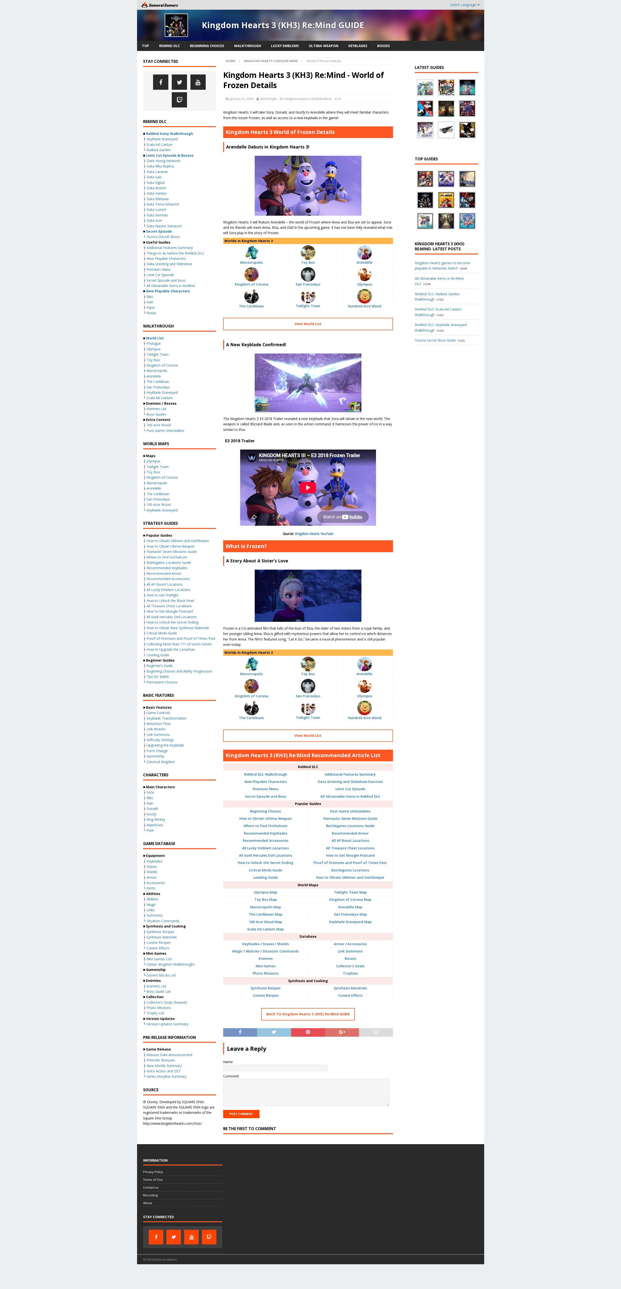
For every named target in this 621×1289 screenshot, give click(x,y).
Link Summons (350, 951)
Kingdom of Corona (251, 284)
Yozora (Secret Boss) (163, 236)
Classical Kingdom (161, 761)
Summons (155, 915)
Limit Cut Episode (350, 789)
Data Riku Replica (160, 166)
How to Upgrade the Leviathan (171, 649)
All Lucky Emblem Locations (265, 848)
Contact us (151, 1187)
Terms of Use (153, 1179)
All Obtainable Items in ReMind (171, 285)
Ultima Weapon (323, 45)
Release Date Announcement (170, 1054)
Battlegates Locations (350, 870)
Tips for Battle (158, 676)
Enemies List (156, 408)
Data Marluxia (158, 199)
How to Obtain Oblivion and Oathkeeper (350, 877)
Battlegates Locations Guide (350, 825)
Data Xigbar (156, 182)
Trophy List (155, 1013)
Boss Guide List (159, 991)
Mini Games (266, 966)
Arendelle (364, 262)
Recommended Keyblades (265, 833)
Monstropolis (251, 262)
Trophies (350, 973)
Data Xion (154, 220)
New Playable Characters (266, 781)
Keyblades (357, 45)
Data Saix (154, 177)
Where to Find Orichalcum (265, 825)
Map (273, 892)
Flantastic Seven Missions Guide (350, 818)
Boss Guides (156, 414)
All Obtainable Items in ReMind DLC (350, 796)
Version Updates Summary (167, 1024)
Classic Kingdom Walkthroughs (171, 964)
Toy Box (308, 262)
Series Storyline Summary (167, 1076)
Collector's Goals (350, 966)
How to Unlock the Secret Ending (265, 862)
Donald (152, 808)
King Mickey (156, 819)
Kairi (150, 302)
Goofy (151, 814)
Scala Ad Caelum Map (265, 929)
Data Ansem (156, 188)
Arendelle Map (350, 907)
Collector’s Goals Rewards (167, 1002)
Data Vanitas (157, 193)
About (147, 1203)
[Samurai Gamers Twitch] (179, 99)
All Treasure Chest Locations (350, 848)
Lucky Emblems (285, 45)
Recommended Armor (350, 833)
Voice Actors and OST (164, 1071)
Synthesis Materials (350, 988)
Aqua (151, 307)
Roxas (151, 313)
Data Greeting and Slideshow (169, 264)
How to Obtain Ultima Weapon (265, 818)
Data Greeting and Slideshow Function (350, 781)
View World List (307, 323)
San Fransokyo (308, 284)
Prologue (154, 343)
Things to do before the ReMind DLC (175, 253)
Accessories (357, 944)
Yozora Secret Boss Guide (435, 340)
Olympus (364, 284)
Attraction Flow (159, 723)
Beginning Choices (207, 45)
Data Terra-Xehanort (163, 204)
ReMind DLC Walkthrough (265, 774)
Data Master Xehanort (164, 226)
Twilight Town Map (350, 892)
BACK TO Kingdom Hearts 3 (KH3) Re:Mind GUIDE (308, 1014)
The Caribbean (251, 306)
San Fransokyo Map (350, 914)
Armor (339, 944)
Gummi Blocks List (161, 975)
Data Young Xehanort (163, 160)
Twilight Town (308, 306)
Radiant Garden (159, 150)
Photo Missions (265, 973)
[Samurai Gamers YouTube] (198, 82)
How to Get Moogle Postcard (350, 855)
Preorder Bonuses (161, 1060)
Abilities (252, 951)
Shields (283, 944)
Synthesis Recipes (265, 988)
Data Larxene (157, 171)
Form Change (157, 750)
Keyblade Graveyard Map (350, 922)
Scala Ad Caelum (160, 144)
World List (155, 338)
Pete (150, 830)
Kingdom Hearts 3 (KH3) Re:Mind (308, 99)
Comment (231, 1076)
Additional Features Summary (350, 774)
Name (228, 1061)
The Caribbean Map (265, 914)
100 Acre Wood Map (265, 922)
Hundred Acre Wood (364, 306)
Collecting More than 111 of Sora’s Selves (179, 644)
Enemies (266, 958)
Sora (150, 792)
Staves (268, 944)
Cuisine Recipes (265, 995)
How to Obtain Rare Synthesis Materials (178, 627)
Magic (237, 951)
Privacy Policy (153, 1172)
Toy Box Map (265, 899)
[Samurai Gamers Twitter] (179, 82)
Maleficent (155, 825)
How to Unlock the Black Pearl (170, 600)
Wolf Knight (268, 99)
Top (145, 45)
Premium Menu (265, 789)
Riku (150, 296)
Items (151, 888)
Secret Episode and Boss (265, 796)
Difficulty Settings (160, 740)
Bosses (383, 45)
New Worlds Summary (164, 1065)
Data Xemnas (157, 215)
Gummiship (155, 756)
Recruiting (150, 1195)
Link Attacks (156, 729)
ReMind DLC (169, 45)
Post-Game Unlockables (350, 811)
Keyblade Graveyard (162, 139)
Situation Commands (280, 951)
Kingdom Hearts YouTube (314, 533)
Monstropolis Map (265, 907)
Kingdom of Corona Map (350, 899)
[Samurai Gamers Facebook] (160, 82)
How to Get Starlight (163, 595)
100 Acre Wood (159, 425)
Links (151, 910)
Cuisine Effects (350, 995)
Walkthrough (247, 45)
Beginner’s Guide (160, 665)
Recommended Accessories (265, 840)
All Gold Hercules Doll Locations (265, 855)
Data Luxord (156, 209)
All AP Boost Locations (350, 840)
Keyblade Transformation (167, 718)
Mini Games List (159, 959)
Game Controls (158, 712)
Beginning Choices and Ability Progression (179, 671)
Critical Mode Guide (265, 870)
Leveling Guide (265, 877)
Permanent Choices (162, 682)
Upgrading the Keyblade (165, 745)
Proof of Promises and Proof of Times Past (350, 862)
